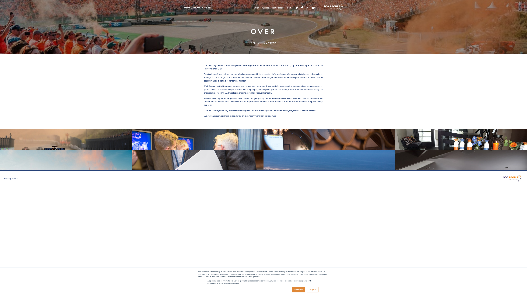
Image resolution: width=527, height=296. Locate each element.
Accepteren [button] (298, 289)
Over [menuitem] (256, 7)
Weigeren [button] (312, 289)
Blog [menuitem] (288, 7)
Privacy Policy (11, 178)
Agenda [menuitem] (265, 7)
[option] (263, 149)
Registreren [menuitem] (277, 7)
